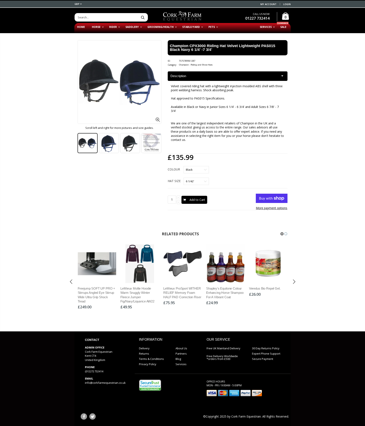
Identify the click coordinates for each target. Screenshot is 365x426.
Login (287, 4)
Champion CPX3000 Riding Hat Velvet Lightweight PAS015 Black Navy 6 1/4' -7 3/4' (222, 48)
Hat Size (174, 181)
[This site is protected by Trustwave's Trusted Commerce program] (150, 385)
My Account (268, 4)
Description (178, 76)
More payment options (271, 208)
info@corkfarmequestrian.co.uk (105, 383)
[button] (282, 233)
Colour (174, 169)
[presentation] (82, 143)
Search (142, 17)
